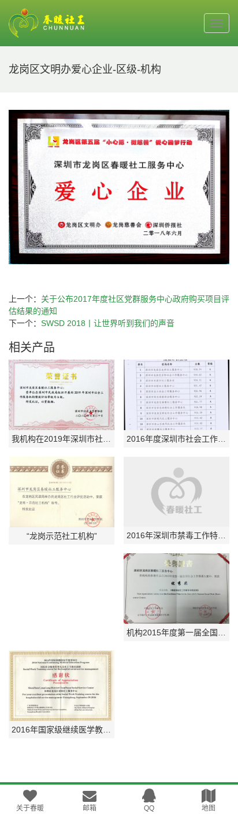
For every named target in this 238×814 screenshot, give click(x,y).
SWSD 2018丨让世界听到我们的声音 (107, 323)
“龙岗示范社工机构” (62, 536)
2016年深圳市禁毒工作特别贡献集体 (176, 535)
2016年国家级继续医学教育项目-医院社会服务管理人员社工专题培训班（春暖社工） (61, 729)
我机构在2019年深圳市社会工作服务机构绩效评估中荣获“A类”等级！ (61, 438)
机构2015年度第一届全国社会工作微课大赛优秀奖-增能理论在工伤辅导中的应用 (176, 632)
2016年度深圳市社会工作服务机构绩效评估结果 (176, 438)
